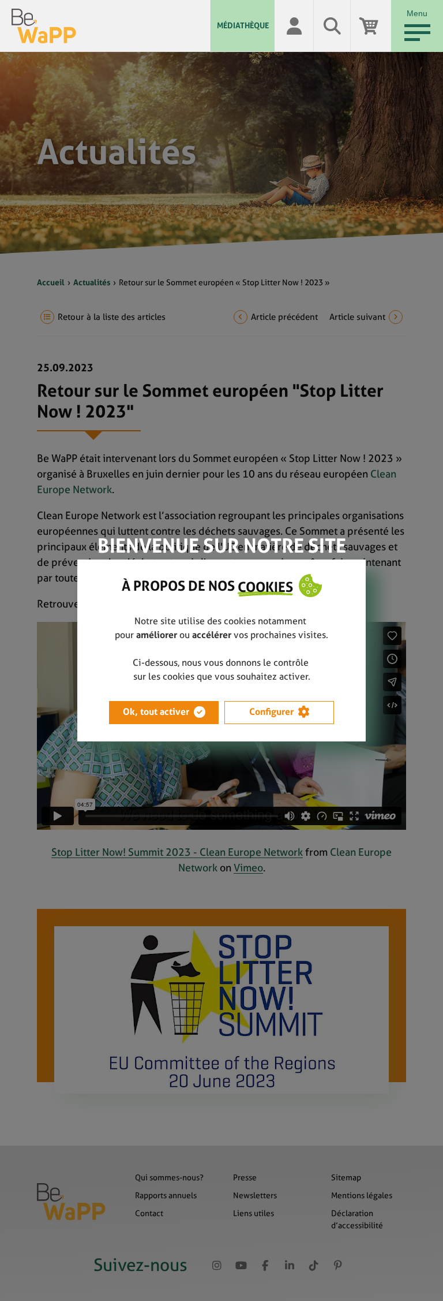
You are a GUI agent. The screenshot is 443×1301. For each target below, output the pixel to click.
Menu (417, 13)
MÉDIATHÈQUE (243, 25)
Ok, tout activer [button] (156, 711)
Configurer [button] (271, 711)
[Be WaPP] (111, 26)
